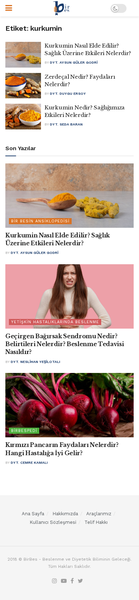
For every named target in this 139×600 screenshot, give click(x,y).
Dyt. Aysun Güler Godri (74, 62)
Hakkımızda (65, 513)
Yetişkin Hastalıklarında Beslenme (55, 322)
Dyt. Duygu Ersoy (68, 93)
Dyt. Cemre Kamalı (29, 462)
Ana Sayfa (33, 513)
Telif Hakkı (96, 522)
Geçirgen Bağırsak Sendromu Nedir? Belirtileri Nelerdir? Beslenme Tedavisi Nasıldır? (64, 344)
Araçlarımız (98, 513)
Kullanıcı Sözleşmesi (53, 522)
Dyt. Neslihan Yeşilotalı (35, 362)
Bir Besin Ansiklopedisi (40, 221)
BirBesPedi (24, 430)
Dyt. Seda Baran (66, 124)
